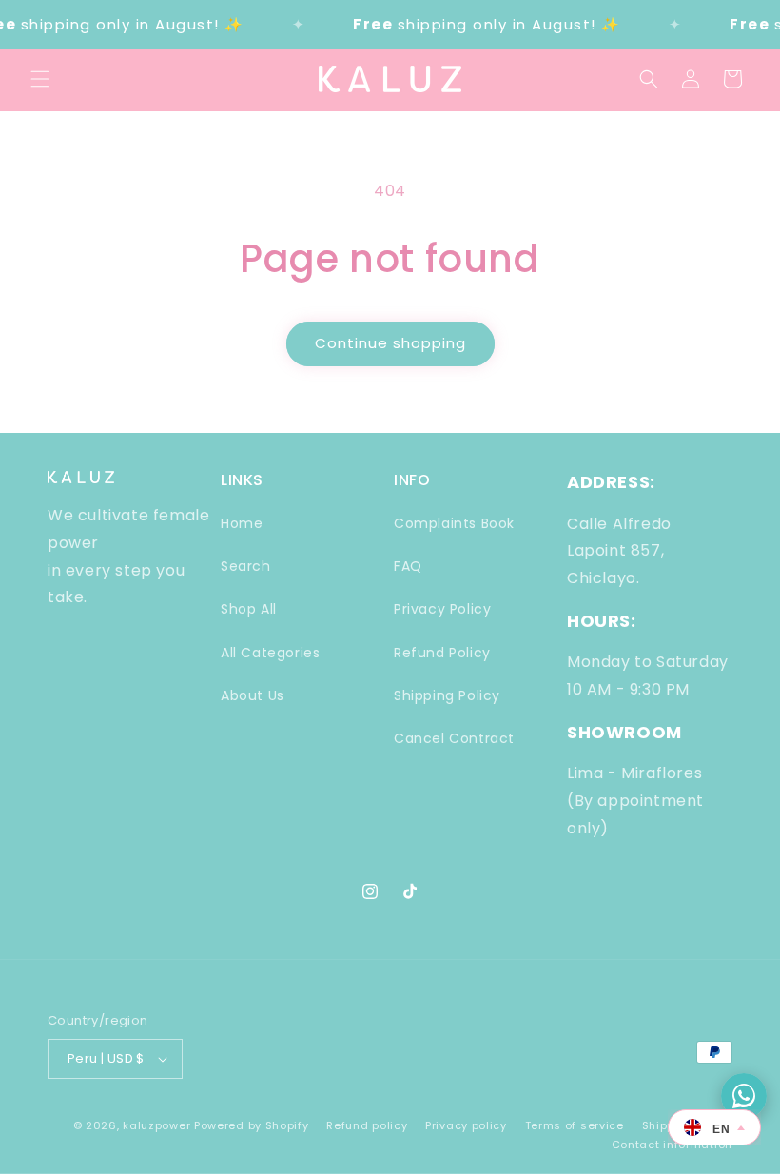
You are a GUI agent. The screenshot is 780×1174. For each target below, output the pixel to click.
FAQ (408, 566)
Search (246, 566)
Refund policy (366, 1125)
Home (242, 523)
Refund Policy (442, 652)
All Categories (270, 652)
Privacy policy (466, 1125)
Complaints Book (454, 523)
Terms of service (574, 1125)
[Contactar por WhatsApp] (744, 1096)
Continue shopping (390, 343)
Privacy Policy (442, 608)
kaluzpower (156, 1125)
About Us (252, 695)
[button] (40, 79)
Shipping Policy (447, 695)
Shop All (249, 608)
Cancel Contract (454, 738)
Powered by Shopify (251, 1125)
